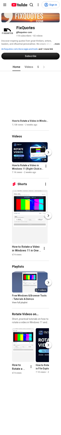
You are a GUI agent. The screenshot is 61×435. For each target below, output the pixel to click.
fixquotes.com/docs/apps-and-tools (21, 49)
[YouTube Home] (19, 5)
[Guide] (5, 5)
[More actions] (46, 166)
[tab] (16, 67)
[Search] (31, 5)
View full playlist (19, 302)
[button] (44, 67)
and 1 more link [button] (45, 49)
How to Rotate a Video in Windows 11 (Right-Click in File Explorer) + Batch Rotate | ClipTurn (30, 120)
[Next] (48, 152)
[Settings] (38, 5)
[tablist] (30, 67)
